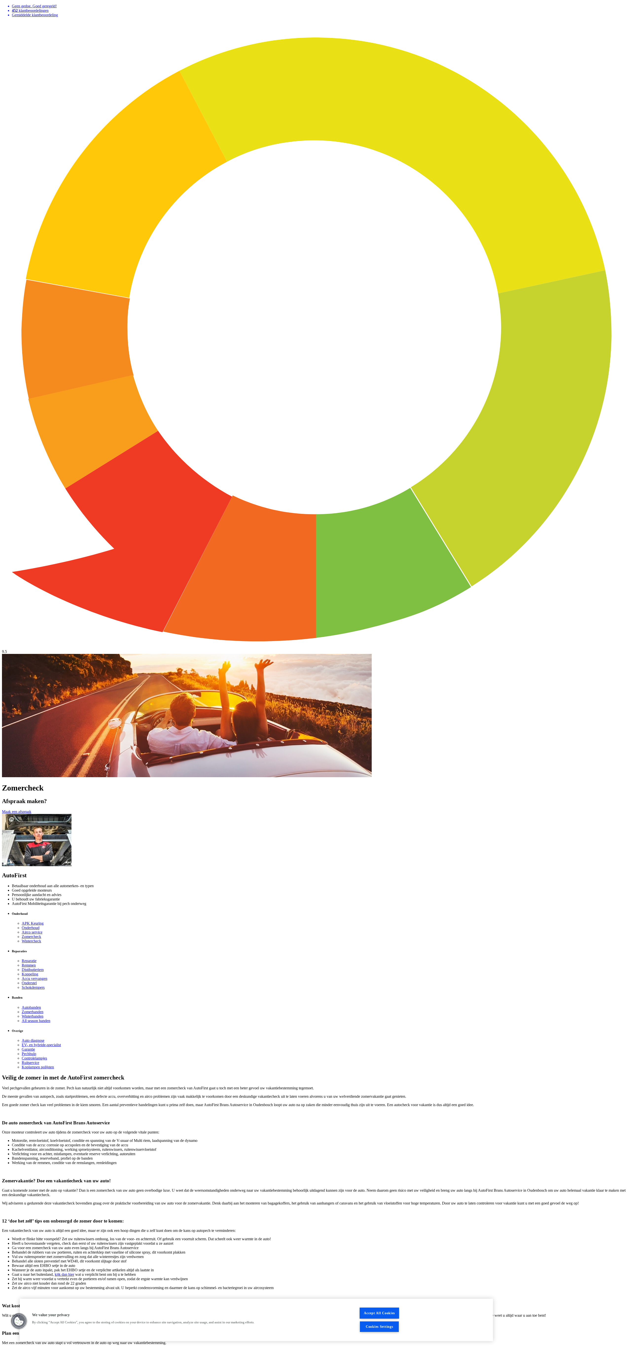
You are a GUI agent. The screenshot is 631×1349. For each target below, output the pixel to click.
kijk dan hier (64, 1274)
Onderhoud (30, 928)
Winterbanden (32, 1016)
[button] (19, 1321)
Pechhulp (29, 1054)
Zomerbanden (32, 1012)
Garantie (28, 1049)
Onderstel (29, 983)
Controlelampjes (34, 1058)
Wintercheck (31, 941)
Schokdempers (33, 987)
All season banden (36, 1021)
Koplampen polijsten (38, 1067)
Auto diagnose (33, 1040)
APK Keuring (33, 923)
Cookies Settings (379, 1327)
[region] (256, 1320)
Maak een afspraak (16, 811)
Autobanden (31, 1007)
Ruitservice (30, 1063)
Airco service (32, 932)
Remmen (29, 965)
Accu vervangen (34, 978)
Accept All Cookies (379, 1313)
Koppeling (30, 974)
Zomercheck (31, 937)
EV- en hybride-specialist (41, 1045)
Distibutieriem (33, 970)
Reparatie (29, 961)
